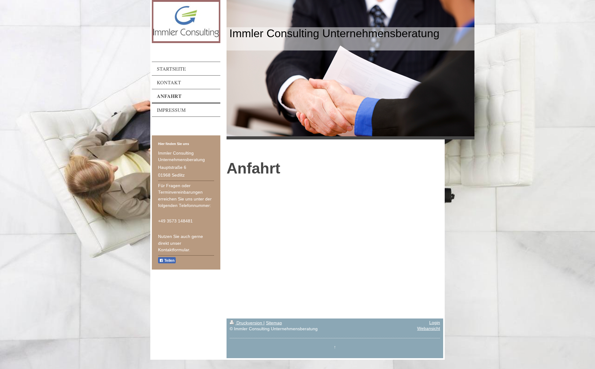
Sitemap (274, 323)
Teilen (168, 260)
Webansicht (428, 328)
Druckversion (249, 323)
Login (434, 322)
